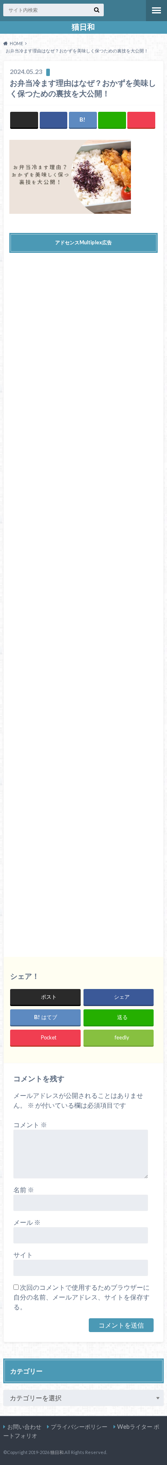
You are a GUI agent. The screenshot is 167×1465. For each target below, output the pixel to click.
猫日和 (83, 26)
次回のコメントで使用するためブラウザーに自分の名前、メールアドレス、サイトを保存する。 (81, 1297)
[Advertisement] (83, 598)
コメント (30, 1124)
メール (27, 1222)
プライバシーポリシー (79, 1426)
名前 (23, 1189)
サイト (23, 1255)
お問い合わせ (24, 1426)
